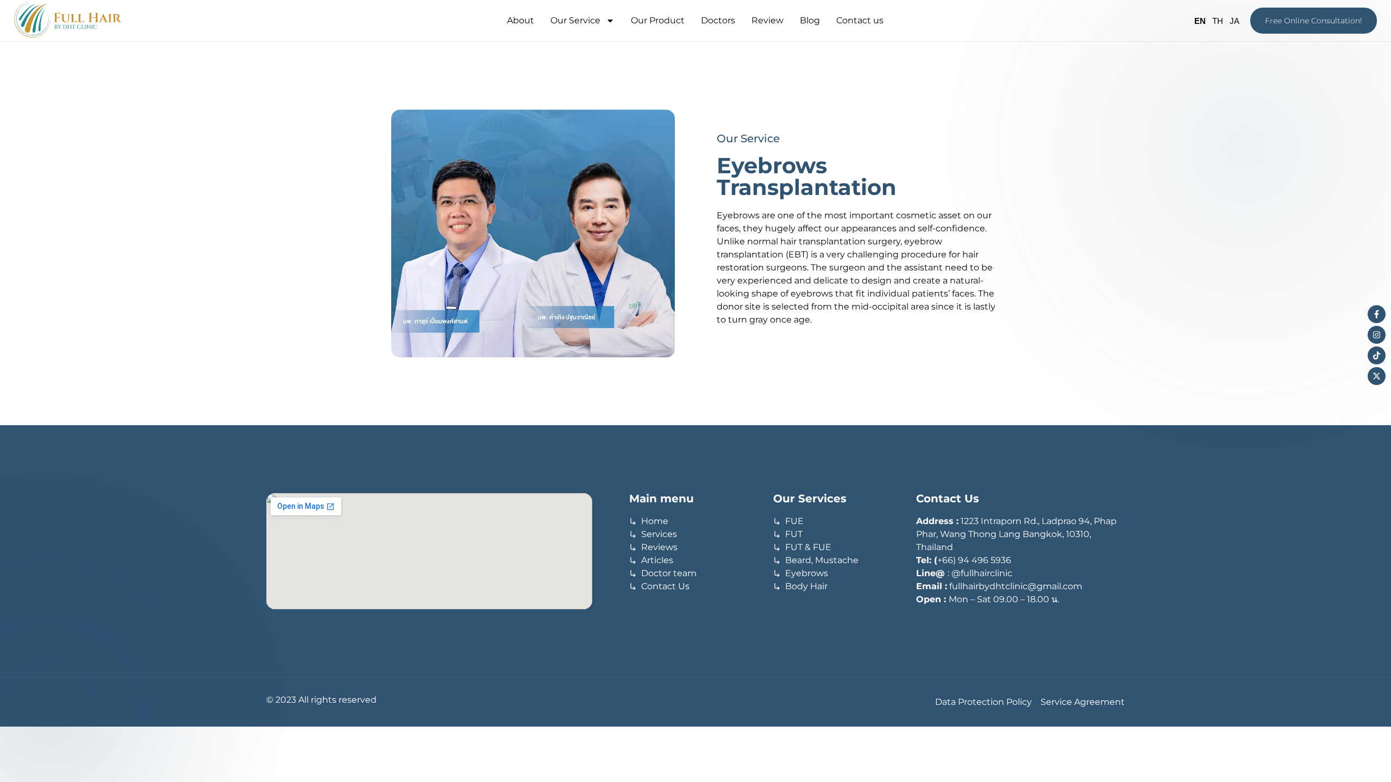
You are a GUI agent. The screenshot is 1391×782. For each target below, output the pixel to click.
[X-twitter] (1377, 376)
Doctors (718, 20)
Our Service (575, 20)
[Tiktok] (1377, 355)
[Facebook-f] (1377, 314)
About (520, 20)
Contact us (860, 20)
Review (767, 20)
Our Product (658, 20)
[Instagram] (1377, 335)
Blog (810, 20)
